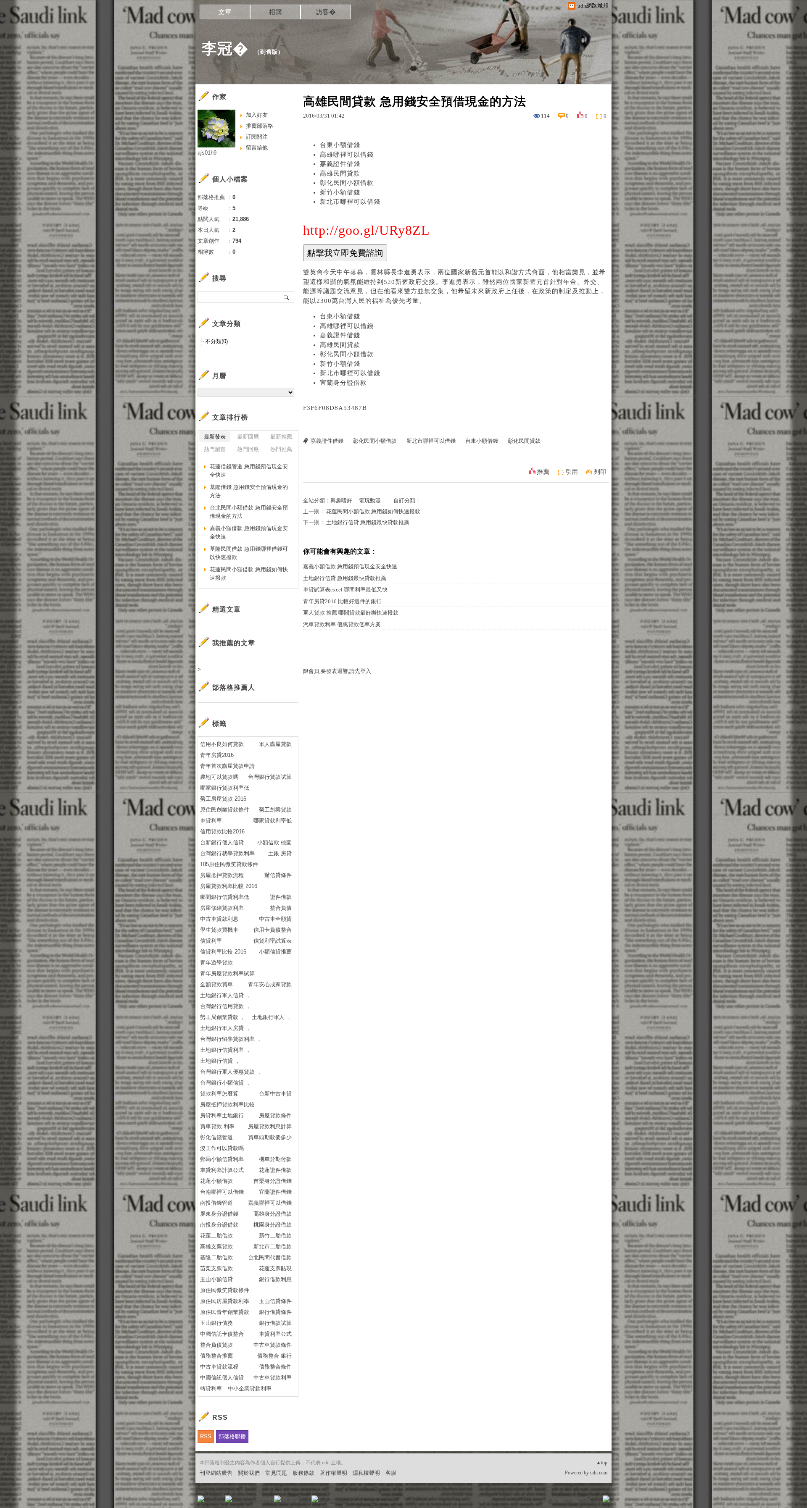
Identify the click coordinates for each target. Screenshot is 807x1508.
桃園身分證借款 (272, 1225)
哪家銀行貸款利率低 (224, 788)
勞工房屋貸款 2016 (223, 799)
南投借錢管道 (216, 1203)
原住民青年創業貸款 (224, 1312)
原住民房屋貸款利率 (224, 1301)
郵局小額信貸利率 (222, 1159)
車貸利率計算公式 (222, 1170)
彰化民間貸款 (524, 441)
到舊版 (269, 52)
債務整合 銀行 (274, 1356)
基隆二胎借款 (216, 1257)
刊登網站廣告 (216, 1473)
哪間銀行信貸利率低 (224, 897)
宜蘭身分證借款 (343, 382)
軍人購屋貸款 (275, 744)
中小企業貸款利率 (250, 1388)
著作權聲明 (333, 1473)
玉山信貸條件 (275, 1301)
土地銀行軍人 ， (272, 1017)
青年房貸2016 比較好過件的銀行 (342, 601)
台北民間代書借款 (270, 1257)
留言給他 (257, 147)
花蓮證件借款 (275, 1170)
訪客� (326, 12)
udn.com (598, 1473)
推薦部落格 (259, 126)
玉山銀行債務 (216, 1323)
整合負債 (281, 908)
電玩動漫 (370, 500)
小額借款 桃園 (274, 842)
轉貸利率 (211, 1388)
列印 (600, 471)
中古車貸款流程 (219, 1367)
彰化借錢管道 (216, 1137)
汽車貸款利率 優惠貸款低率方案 (342, 624)
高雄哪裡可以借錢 (347, 154)
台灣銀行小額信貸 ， (225, 1083)
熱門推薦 (281, 449)
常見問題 (276, 1473)
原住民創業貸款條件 (224, 810)
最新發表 (215, 436)
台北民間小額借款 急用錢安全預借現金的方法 (249, 511)
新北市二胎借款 (272, 1246)
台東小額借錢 (340, 145)
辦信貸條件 (278, 875)
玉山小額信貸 (216, 1279)
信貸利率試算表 (272, 941)
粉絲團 (214, 1501)
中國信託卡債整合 (222, 1334)
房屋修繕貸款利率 (222, 908)
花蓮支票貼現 (275, 1268)
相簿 (275, 12)
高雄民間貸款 (340, 173)
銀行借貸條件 (275, 1312)
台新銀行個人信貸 (222, 842)
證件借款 (281, 897)
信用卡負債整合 (272, 930)
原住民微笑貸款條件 (224, 1290)
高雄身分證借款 (272, 1214)
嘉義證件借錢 (340, 163)
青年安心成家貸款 (270, 984)
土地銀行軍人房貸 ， (225, 1028)
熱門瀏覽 (215, 449)
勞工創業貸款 (275, 810)
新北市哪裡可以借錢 (350, 201)
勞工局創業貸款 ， (222, 1017)
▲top (601, 1463)
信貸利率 (211, 941)
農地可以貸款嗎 (219, 777)
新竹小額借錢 (340, 192)
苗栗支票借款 (216, 1268)
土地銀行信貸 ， (220, 1061)
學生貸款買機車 (219, 930)
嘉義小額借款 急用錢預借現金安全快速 (350, 566)
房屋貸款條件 (275, 1115)
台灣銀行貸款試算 (270, 777)
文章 (225, 12)
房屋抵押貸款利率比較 (227, 1104)
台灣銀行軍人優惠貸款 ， (231, 1072)
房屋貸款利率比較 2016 (228, 886)
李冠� (225, 48)
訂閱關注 (257, 137)
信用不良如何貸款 (222, 744)
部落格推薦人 (233, 687)
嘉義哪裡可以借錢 (270, 1203)
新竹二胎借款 (275, 1235)
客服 (390, 1473)
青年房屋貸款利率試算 (227, 973)
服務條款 (303, 1473)
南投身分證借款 (219, 1225)
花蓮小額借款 (216, 1181)
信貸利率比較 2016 (223, 951)
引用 (571, 471)
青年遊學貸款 (216, 962)
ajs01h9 (207, 153)
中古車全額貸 (275, 919)
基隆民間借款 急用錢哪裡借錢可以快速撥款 (249, 553)
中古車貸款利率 (272, 1377)
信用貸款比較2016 (222, 831)
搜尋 (287, 297)
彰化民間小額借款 (347, 182)
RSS (205, 1436)
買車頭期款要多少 (270, 1137)
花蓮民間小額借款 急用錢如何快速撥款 (373, 511)
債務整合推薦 (216, 1356)
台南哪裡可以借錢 (222, 1192)
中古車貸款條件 (272, 1345)
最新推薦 (281, 436)
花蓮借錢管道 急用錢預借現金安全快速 (249, 470)
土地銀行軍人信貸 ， (225, 995)
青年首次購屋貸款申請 (227, 766)
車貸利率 (211, 820)
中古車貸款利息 (219, 919)
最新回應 (248, 436)
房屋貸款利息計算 (270, 1126)
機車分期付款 (275, 1159)
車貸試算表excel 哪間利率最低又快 (345, 589)
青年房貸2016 (217, 755)
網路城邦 (589, 1501)
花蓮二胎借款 (216, 1235)
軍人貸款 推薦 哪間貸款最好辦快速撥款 (350, 613)
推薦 (543, 471)
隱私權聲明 (366, 1473)
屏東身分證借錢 (219, 1214)
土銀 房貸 (280, 853)
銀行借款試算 (275, 1323)
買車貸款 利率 (217, 1126)
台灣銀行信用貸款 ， (225, 1006)
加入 (568, 1501)
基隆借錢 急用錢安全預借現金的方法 (249, 491)
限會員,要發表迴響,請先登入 (337, 671)
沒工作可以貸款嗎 (222, 1148)
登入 (553, 1501)
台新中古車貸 (275, 1093)
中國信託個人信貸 (222, 1377)
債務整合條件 (275, 1367)
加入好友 (257, 115)
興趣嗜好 (341, 500)
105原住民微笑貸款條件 (229, 864)
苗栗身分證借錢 (272, 1181)
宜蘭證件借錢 (275, 1192)
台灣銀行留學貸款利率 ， (231, 1039)
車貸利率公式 (275, 1334)
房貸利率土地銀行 (222, 1115)
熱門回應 (248, 449)
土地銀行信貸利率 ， (225, 1050)
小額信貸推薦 (275, 951)
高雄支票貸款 (216, 1246)
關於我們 (249, 1473)
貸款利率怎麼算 (219, 1093)
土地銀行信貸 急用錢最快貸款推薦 (367, 522)
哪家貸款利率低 (272, 820)
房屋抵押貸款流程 (222, 875)
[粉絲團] (201, 1498)
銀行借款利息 (275, 1279)
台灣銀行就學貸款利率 (227, 853)
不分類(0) (216, 341)
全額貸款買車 (216, 984)
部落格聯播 (232, 1436)
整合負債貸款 (216, 1345)
